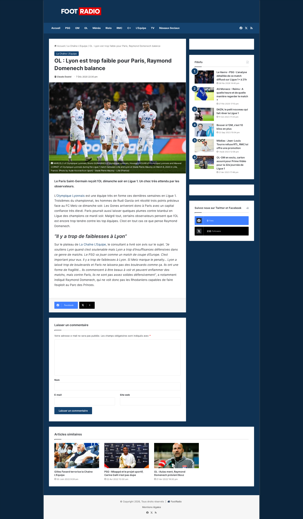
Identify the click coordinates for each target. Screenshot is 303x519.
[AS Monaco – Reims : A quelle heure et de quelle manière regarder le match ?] (204, 93)
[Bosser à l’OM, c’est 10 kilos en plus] (204, 129)
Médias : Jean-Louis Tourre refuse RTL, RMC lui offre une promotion (232, 144)
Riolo (109, 27)
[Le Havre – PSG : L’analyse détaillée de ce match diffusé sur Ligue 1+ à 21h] (204, 77)
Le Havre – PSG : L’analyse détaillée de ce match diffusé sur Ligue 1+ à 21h (232, 76)
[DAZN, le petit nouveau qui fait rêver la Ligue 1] (204, 114)
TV (152, 27)
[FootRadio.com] (81, 11)
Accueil (55, 27)
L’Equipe (141, 27)
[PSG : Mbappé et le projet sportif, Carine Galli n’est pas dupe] (126, 455)
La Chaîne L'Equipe (77, 46)
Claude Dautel (64, 76)
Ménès (97, 27)
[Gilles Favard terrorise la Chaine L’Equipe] (76, 455)
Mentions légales (151, 507)
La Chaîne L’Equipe (92, 244)
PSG (67, 27)
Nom (57, 379)
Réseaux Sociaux (169, 27)
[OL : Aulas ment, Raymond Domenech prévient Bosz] (176, 455)
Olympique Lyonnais (70, 195)
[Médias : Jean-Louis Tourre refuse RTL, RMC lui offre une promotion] (204, 145)
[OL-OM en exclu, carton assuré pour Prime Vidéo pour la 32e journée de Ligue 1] (204, 162)
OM (77, 27)
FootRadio (176, 501)
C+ (129, 27)
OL (86, 27)
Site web (125, 394)
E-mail (58, 394)
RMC (119, 27)
